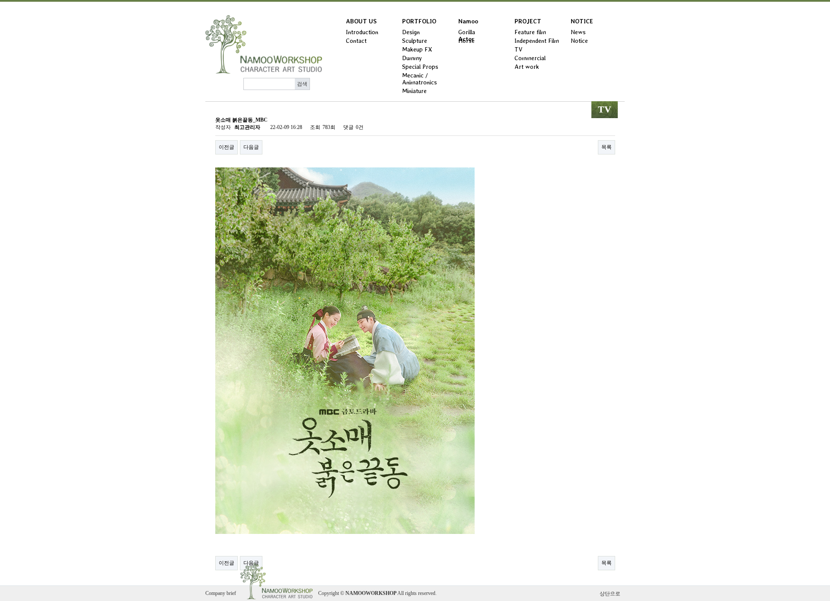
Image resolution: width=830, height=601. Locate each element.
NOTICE (582, 21)
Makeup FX (417, 49)
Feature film (530, 32)
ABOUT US (361, 21)
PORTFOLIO (419, 21)
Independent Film (536, 40)
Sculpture (414, 40)
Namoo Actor (468, 23)
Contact (356, 40)
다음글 (251, 147)
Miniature (414, 90)
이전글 (226, 147)
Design (411, 32)
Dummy (412, 58)
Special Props (420, 66)
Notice (579, 40)
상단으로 (610, 594)
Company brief (220, 593)
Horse (466, 40)
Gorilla (466, 32)
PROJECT (527, 21)
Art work (526, 66)
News (578, 32)
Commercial (530, 58)
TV (518, 49)
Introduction (362, 32)
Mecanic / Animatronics (419, 79)
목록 (606, 147)
